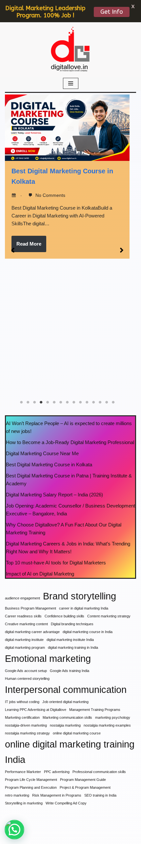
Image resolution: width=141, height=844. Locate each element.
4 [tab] (41, 402)
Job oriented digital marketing (65, 702)
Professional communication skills (99, 772)
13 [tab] (100, 402)
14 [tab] (106, 402)
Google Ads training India (69, 671)
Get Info (111, 11)
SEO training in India (100, 795)
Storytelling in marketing (24, 803)
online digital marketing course (77, 733)
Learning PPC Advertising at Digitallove (35, 710)
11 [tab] (87, 402)
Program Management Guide (83, 780)
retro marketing (17, 795)
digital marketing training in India (73, 647)
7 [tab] (60, 402)
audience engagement (22, 598)
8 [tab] (67, 402)
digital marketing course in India (87, 632)
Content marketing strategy (109, 616)
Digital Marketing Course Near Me (42, 453)
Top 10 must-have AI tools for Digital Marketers (56, 562)
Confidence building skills (64, 616)
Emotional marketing (48, 658)
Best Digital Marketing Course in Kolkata (49, 464)
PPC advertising (57, 772)
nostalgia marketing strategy (27, 733)
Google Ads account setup (26, 671)
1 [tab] (21, 402)
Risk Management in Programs (56, 795)
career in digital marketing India (83, 608)
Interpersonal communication (66, 689)
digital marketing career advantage (32, 632)
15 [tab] (113, 402)
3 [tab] (34, 402)
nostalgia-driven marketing (26, 725)
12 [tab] (93, 402)
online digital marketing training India (69, 752)
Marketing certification (22, 717)
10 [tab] (80, 402)
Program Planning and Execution (31, 787)
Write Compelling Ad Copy (66, 803)
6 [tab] (54, 402)
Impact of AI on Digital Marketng (40, 574)
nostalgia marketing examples (107, 725)
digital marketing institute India (70, 640)
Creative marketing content (26, 624)
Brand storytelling (79, 596)
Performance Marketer (23, 772)
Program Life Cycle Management (31, 780)
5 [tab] (47, 402)
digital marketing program (25, 647)
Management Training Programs (94, 710)
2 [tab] (28, 402)
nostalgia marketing (65, 725)
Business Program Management (30, 608)
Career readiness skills (23, 616)
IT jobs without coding (22, 702)
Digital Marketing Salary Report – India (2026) (54, 494)
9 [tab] (73, 402)
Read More (28, 244)
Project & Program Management (85, 787)
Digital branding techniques (72, 624)
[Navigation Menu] (70, 83)
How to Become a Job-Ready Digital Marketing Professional (70, 442)
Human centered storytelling (27, 678)
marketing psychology (112, 717)
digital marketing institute (24, 640)
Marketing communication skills (67, 717)
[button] (13, 250)
